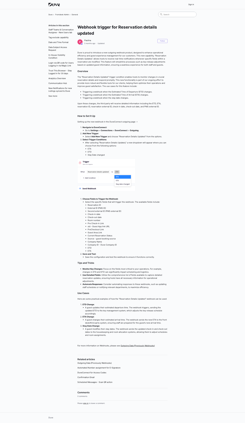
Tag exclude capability (58, 37)
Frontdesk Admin (62, 15)
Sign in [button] (191, 4)
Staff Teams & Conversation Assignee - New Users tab (61, 31)
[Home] (54, 4)
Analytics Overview (57, 78)
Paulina (87, 40)
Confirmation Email (86, 377)
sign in (85, 403)
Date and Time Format (58, 42)
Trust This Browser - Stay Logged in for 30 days (60, 72)
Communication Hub (57, 83)
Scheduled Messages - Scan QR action (94, 382)
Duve (50, 15)
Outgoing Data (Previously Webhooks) (138, 345)
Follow (162, 41)
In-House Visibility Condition (56, 56)
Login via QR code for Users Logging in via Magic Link (61, 64)
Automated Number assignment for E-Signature (98, 368)
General (75, 15)
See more (52, 96)
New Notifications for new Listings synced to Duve (60, 89)
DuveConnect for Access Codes (91, 372)
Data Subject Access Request (57, 48)
